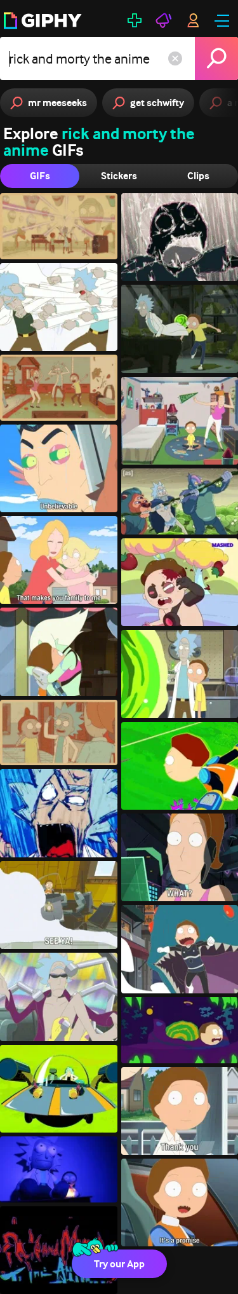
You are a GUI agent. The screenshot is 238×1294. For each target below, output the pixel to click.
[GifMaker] (134, 20)
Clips (198, 176)
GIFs (40, 176)
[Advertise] (164, 20)
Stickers (119, 176)
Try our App (119, 1264)
